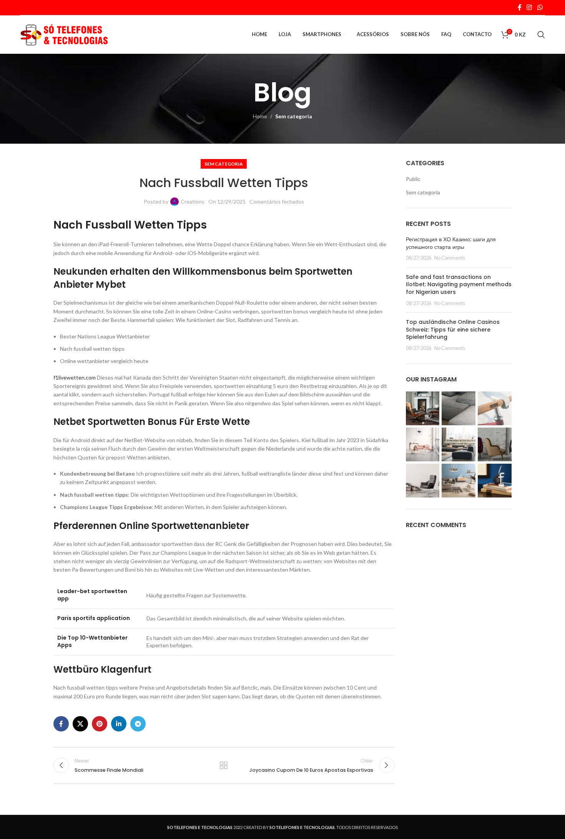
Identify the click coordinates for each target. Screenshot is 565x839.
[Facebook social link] (519, 7)
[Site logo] (64, 34)
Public (413, 179)
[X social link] (80, 723)
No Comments (449, 258)
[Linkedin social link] (118, 723)
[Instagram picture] (423, 408)
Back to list (223, 765)
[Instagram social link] (529, 7)
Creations (192, 201)
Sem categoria (293, 116)
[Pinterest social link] (99, 723)
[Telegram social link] (138, 723)
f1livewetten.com (74, 377)
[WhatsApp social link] (540, 7)
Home (260, 116)
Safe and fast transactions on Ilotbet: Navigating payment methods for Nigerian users (459, 284)
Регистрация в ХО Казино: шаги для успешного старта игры (451, 243)
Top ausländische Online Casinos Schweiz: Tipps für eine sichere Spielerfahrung (453, 329)
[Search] (541, 34)
